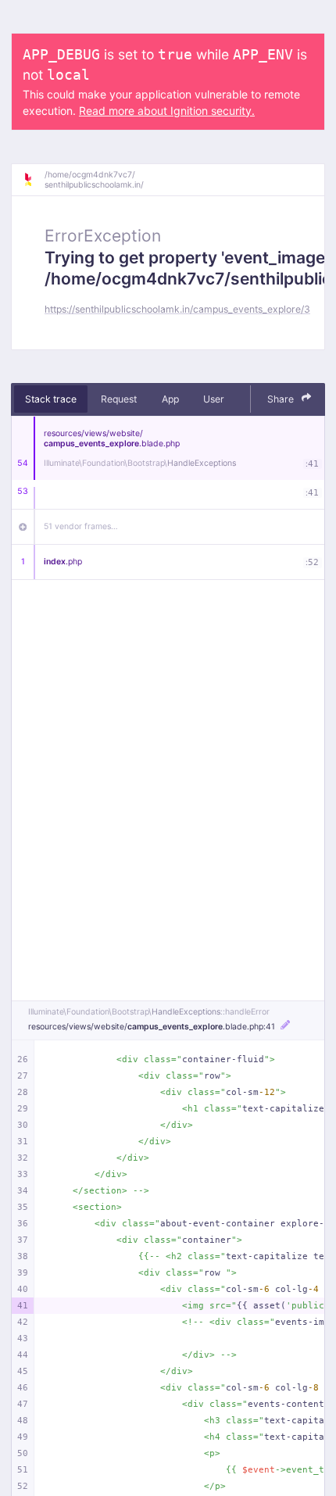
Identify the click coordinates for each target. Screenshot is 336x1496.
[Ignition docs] (34, 180)
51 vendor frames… (81, 526)
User (213, 399)
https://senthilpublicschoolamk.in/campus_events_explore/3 (177, 309)
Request (119, 399)
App (170, 399)
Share (281, 399)
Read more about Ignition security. (167, 110)
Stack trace (51, 399)
